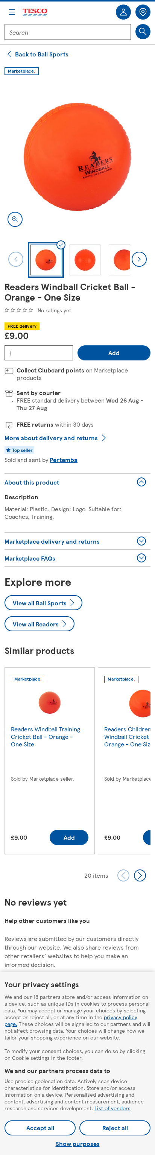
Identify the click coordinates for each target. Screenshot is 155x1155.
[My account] (123, 12)
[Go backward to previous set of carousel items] (123, 875)
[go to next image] (139, 259)
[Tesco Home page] (35, 12)
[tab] (46, 260)
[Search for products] (142, 31)
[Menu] (12, 12)
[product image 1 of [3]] (77, 156)
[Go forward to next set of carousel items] (140, 875)
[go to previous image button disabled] (15, 259)
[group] (50, 762)
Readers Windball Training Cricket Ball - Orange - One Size (45, 736)
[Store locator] (142, 12)
